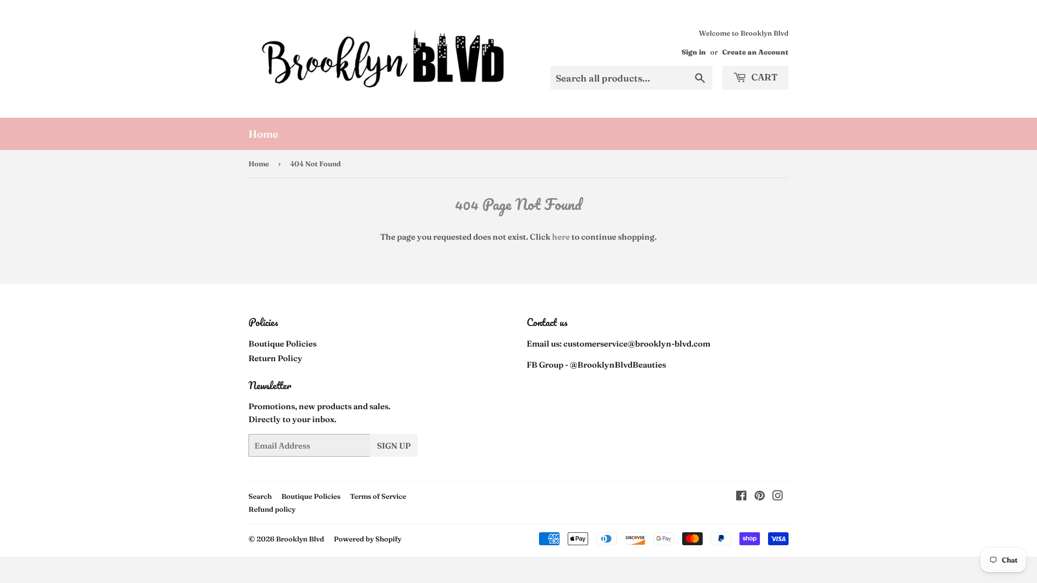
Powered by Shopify (367, 538)
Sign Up (393, 445)
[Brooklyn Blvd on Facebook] (741, 497)
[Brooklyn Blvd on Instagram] (777, 497)
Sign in (694, 52)
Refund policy (271, 509)
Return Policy (275, 358)
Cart (763, 77)
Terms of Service (378, 496)
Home (263, 133)
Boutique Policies (282, 343)
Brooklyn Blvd (300, 538)
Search (260, 496)
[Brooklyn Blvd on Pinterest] (759, 497)
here (561, 237)
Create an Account (755, 52)
